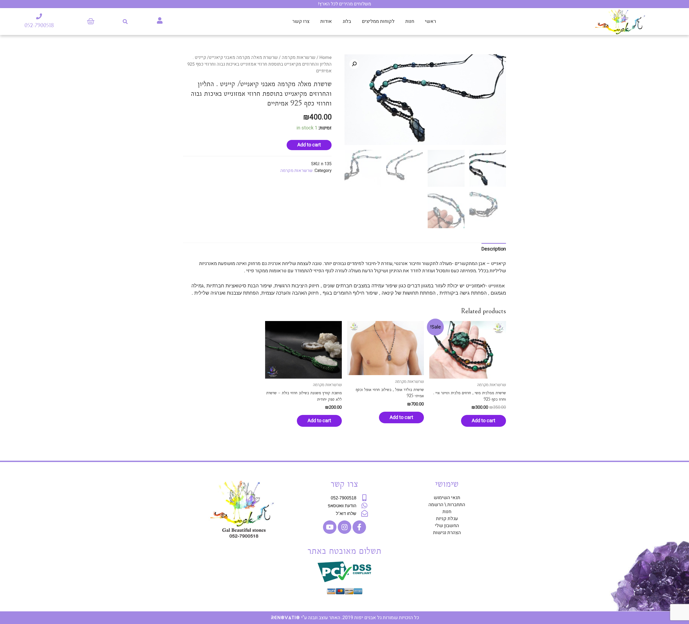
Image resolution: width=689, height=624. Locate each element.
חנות (409, 21)
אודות (326, 21)
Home (325, 57)
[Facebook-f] (359, 527)
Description (493, 249)
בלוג (347, 21)
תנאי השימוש (447, 497)
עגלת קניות (447, 518)
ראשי (430, 21)
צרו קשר (301, 21)
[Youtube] (329, 527)
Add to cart (309, 145)
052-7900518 (39, 25)
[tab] (493, 249)
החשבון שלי (447, 525)
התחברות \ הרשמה (446, 504)
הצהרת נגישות (447, 532)
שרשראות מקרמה (298, 57)
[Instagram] (344, 527)
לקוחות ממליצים (378, 21)
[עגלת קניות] (90, 21)
